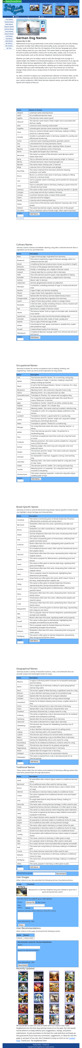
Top (4, 1)
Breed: (28, 908)
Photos (19, 1)
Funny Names (9, 31)
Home (17, 17)
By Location (9, 46)
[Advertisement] (47, 96)
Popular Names (9, 26)
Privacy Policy (37, 1044)
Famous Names (9, 29)
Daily (42, 17)
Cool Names (9, 36)
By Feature (9, 43)
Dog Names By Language (22, 18)
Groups (13, 1)
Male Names (9, 24)
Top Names (9, 38)
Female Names (9, 22)
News (68, 17)
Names (8, 1)
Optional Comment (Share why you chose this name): (37, 911)
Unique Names (9, 34)
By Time (9, 48)
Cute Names (9, 19)
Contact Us (45, 1044)
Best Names (9, 41)
